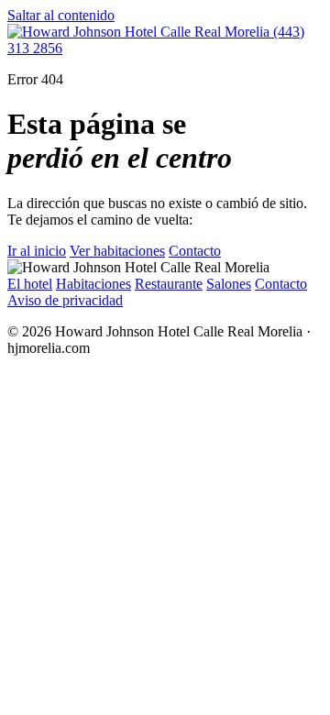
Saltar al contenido (61, 15)
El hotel (29, 284)
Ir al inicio (36, 250)
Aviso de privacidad (65, 300)
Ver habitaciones (117, 250)
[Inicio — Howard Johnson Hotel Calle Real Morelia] (140, 31)
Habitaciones (93, 284)
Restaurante (169, 284)
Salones (228, 284)
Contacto (195, 250)
